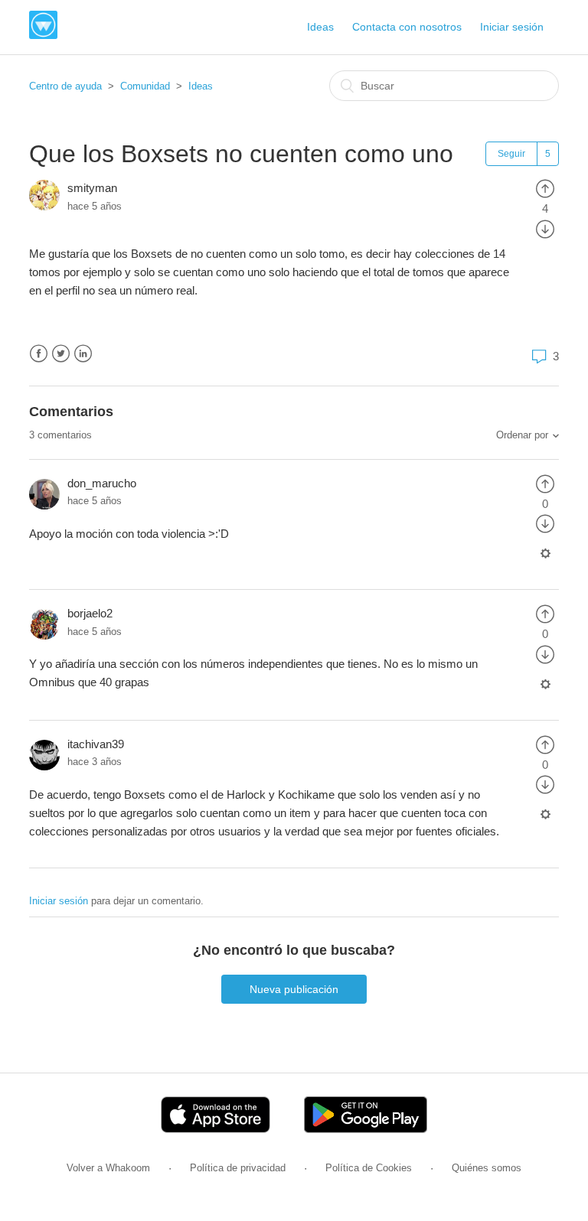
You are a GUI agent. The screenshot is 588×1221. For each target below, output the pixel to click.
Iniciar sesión (58, 901)
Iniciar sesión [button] (512, 27)
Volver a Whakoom (108, 1168)
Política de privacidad (238, 1168)
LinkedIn (83, 353)
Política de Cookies (368, 1168)
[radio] (545, 187)
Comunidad (145, 86)
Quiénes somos (486, 1168)
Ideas (320, 27)
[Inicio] (43, 34)
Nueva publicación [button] (294, 989)
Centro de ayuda (65, 86)
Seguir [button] (511, 153)
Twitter (60, 353)
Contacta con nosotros (407, 27)
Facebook (38, 353)
